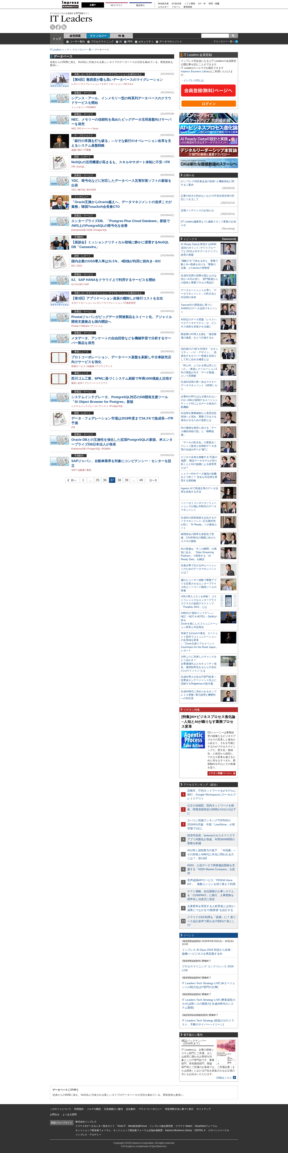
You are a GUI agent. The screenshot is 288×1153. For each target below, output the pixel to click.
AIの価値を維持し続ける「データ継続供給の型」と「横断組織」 (198, 431)
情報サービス (78, 366)
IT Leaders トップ (59, 49)
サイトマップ (204, 1109)
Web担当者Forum (137, 1126)
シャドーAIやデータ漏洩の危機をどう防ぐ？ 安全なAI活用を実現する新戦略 (199, 477)
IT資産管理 (130, 303)
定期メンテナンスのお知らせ (197, 210)
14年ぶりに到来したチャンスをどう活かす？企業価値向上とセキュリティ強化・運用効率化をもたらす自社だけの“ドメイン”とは (199, 663)
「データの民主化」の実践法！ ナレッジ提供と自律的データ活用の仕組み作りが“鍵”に (198, 446)
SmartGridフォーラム (206, 1126)
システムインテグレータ (84, 406)
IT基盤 (87, 150)
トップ (57, 38)
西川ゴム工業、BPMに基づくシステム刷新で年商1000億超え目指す (121, 378)
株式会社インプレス (86, 1121)
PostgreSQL (100, 230)
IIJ (72, 284)
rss (64, 27)
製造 (73, 383)
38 (119, 480)
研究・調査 (214, 4)
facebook (58, 27)
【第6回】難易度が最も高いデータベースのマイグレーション (117, 80)
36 (105, 480)
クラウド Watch (184, 1126)
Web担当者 (163, 4)
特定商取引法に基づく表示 (179, 1109)
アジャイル (97, 326)
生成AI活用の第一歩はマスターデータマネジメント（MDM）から (199, 385)
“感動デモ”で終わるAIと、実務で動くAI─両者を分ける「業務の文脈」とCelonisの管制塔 (199, 264)
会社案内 (130, 1109)
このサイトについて (60, 1109)
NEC (73, 128)
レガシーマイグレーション (85, 84)
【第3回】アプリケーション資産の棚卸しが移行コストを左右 (117, 298)
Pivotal (75, 326)
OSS (79, 265)
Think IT (121, 1126)
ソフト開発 (189, 4)
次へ (151, 481)
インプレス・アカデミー (88, 1134)
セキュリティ (146, 41)
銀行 (80, 150)
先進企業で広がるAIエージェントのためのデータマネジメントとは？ (198, 569)
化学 (80, 383)
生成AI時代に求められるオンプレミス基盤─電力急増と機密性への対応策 (198, 695)
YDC (73, 189)
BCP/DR (91, 189)
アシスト (103, 406)
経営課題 (75, 35)
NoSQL (81, 166)
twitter (52, 27)
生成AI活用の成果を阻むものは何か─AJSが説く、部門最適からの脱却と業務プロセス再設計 (199, 279)
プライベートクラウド (96, 383)
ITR (73, 166)
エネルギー (163, 7)
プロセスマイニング (102, 41)
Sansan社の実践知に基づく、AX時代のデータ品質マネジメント (199, 308)
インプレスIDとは (193, 80)
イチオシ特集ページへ (219, 773)
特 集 (121, 35)
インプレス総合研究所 (161, 1126)
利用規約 (79, 1109)
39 (126, 480)
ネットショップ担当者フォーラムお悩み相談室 (138, 1130)
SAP (86, 284)
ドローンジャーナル (218, 1130)
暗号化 (81, 189)
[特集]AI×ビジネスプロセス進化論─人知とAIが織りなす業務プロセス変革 (208, 721)
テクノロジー (98, 35)
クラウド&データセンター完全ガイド (95, 1126)
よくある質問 (69, 1114)
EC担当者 (176, 4)
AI (120, 41)
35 (97, 480)
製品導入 (140, 5)
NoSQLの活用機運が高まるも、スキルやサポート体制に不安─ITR (120, 162)
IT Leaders (71, 18)
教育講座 (188, 7)
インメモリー (78, 107)
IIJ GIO (78, 284)
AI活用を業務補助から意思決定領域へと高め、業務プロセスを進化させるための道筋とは (198, 417)
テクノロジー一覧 (81, 49)
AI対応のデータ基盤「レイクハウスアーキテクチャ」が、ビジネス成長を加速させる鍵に (198, 323)
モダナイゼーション (111, 84)
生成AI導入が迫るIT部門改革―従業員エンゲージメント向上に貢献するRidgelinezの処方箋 (198, 680)
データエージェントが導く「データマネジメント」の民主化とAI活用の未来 (198, 294)
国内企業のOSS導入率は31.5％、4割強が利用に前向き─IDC (116, 261)
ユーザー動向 (77, 41)
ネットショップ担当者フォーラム (93, 1130)
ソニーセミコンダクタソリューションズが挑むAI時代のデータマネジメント (198, 507)
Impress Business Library (195, 71)
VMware (84, 326)
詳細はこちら (224, 1077)
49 (141, 480)
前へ (71, 481)
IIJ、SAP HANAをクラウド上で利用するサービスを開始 (113, 280)
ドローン (176, 7)
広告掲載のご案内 (113, 1109)
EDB (89, 230)
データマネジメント (170, 41)
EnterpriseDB (78, 230)
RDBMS (91, 107)
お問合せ (54, 1114)
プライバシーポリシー (150, 1109)
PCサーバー (84, 128)
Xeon (95, 128)
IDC (73, 265)
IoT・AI (202, 4)
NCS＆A (128, 84)
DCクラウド (116, 5)
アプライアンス (104, 366)
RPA (130, 41)
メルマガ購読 (94, 1109)
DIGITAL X (200, 1130)
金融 (73, 150)
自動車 (90, 366)
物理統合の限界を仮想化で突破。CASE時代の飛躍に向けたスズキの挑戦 (198, 538)
